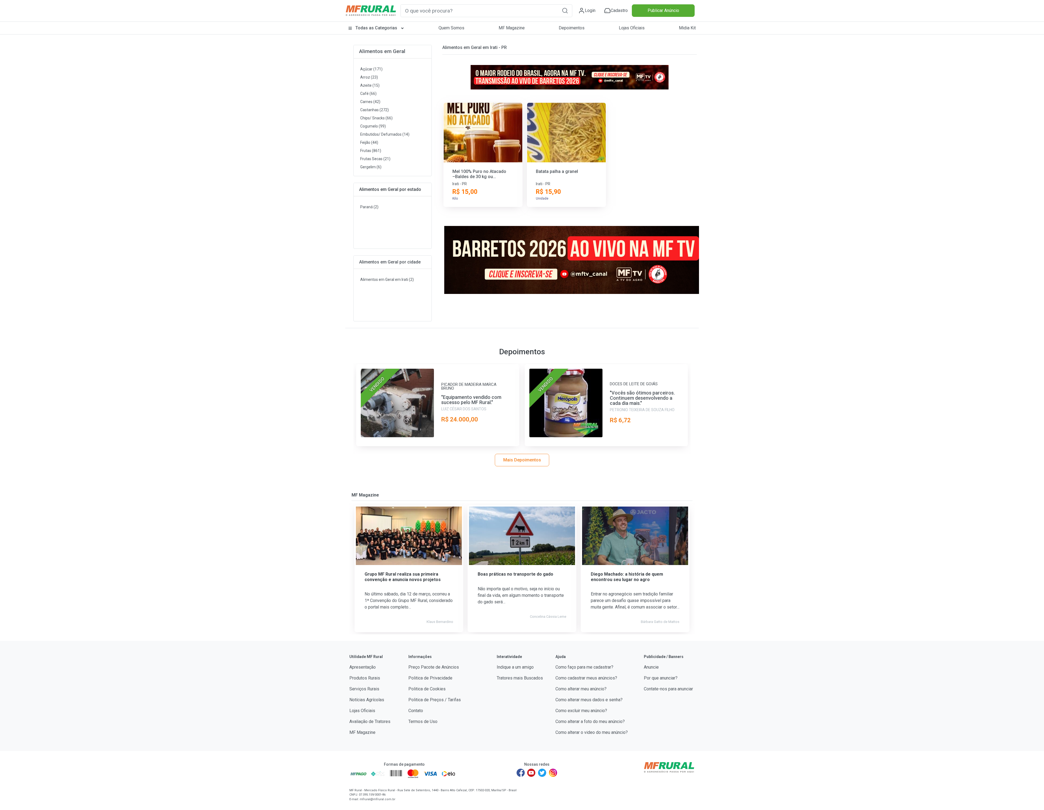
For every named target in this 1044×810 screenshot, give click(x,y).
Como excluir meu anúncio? (581, 710)
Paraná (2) (369, 207)
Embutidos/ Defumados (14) (384, 134)
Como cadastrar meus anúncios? (586, 678)
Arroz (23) (369, 77)
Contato (415, 710)
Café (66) (368, 93)
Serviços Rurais (364, 688)
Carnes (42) (370, 102)
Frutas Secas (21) (375, 159)
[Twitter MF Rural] (542, 773)
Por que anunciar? (661, 678)
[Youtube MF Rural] (531, 773)
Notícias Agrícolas (366, 699)
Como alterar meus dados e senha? (589, 699)
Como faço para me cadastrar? (584, 667)
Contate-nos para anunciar (668, 688)
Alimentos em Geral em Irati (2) (387, 279)
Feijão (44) (369, 142)
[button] (565, 10)
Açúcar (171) (371, 69)
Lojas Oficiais (632, 27)
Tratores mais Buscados (520, 678)
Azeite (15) (370, 85)
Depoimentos (572, 27)
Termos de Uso (422, 721)
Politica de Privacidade (430, 678)
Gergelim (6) (370, 167)
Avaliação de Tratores (369, 721)
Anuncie (651, 667)
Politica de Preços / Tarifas (434, 699)
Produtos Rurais (364, 678)
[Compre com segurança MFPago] (358, 773)
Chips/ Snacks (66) (376, 118)
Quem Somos (451, 27)
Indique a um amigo (515, 667)
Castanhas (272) (374, 110)
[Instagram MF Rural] (553, 773)
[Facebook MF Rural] (520, 773)
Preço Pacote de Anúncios (433, 667)
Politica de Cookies (427, 688)
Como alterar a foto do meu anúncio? (590, 721)
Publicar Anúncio (663, 10)
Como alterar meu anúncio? (581, 688)
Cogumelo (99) (373, 126)
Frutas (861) (370, 150)
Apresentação (362, 667)
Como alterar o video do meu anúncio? (591, 732)
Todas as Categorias (376, 27)
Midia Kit (687, 27)
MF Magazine (512, 27)
